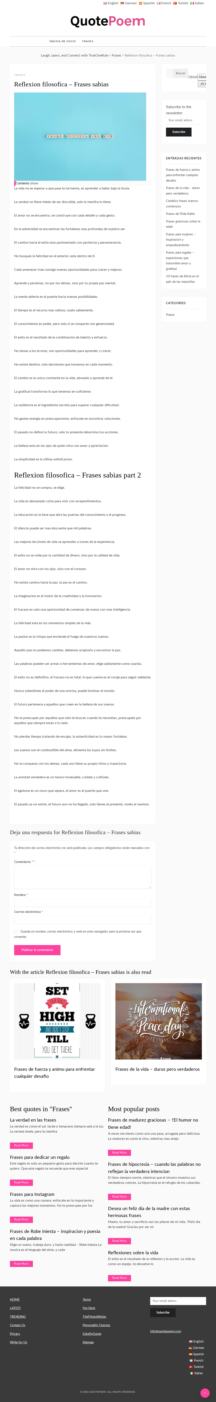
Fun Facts (89, 1308)
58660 (193, 77)
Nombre (21, 895)
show (34, 183)
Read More (21, 1145)
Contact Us (17, 1325)
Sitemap (88, 1342)
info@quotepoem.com (165, 1331)
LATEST (15, 1308)
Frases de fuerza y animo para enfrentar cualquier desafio (183, 175)
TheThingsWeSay (94, 1316)
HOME (15, 1299)
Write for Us (18, 1342)
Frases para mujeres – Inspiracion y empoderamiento (181, 240)
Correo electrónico (28, 912)
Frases (87, 41)
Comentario (23, 862)
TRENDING (18, 1316)
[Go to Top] (205, 1393)
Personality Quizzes (96, 1325)
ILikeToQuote (92, 1334)
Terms (87, 1299)
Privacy (15, 1334)
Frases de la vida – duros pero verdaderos (157, 1069)
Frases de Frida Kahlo (180, 213)
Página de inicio (63, 41)
